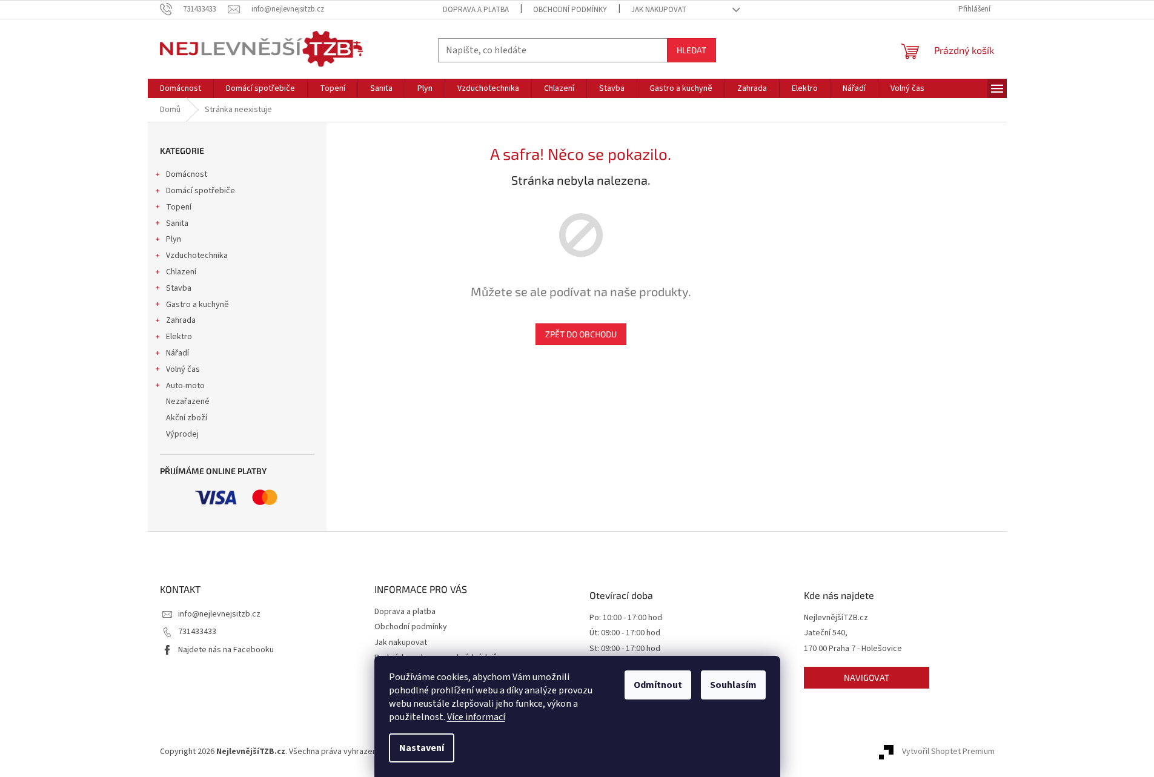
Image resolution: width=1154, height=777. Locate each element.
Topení (178, 207)
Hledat (691, 50)
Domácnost (186, 174)
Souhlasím (733, 685)
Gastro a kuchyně (197, 305)
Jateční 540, (825, 633)
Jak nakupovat (658, 9)
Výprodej (182, 434)
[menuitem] (180, 88)
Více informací (476, 717)
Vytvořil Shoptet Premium (948, 752)
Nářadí (177, 353)
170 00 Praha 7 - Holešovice (853, 649)
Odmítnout (658, 685)
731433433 (197, 632)
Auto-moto (185, 386)
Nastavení (421, 748)
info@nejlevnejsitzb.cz (219, 614)
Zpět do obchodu (581, 334)
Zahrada (181, 320)
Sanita (177, 223)
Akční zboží (186, 418)
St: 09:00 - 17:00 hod (624, 649)
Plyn (173, 239)
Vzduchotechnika (197, 256)
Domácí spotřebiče (200, 191)
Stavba (178, 288)
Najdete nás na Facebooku (226, 650)
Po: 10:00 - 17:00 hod (625, 618)
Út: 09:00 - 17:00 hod (624, 633)
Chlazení (181, 272)
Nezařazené (188, 401)
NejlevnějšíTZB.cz (836, 618)
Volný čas (183, 369)
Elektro (179, 337)
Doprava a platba (476, 9)
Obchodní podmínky (570, 9)
